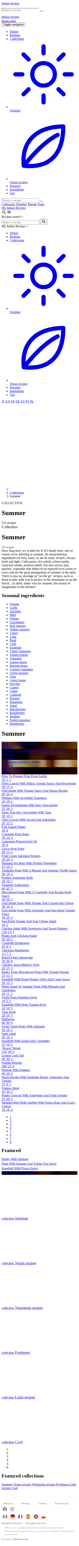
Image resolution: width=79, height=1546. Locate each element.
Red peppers (18, 626)
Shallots (15, 716)
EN (7, 401)
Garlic (14, 607)
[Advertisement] (39, 444)
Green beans (18, 680)
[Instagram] (12, 1509)
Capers (14, 687)
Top (12, 193)
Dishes (14, 31)
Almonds (15, 658)
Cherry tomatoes (20, 651)
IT (3, 401)
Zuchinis (15, 611)
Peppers (15, 698)
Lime (13, 636)
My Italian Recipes (14, 208)
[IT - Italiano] (5, 1516)
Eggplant (15, 647)
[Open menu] (9, 213)
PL (32, 401)
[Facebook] (5, 1509)
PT (27, 401)
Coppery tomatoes (21, 669)
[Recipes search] (4, 213)
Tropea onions (19, 655)
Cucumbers (17, 622)
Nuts (13, 676)
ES (23, 401)
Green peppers (19, 673)
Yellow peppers (20, 629)
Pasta (41, 204)
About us (8, 1503)
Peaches (15, 684)
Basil (13, 640)
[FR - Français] (20, 1516)
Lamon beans (18, 662)
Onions (14, 604)
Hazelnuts (16, 702)
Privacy (25, 1503)
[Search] (41, 201)
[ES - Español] (28, 1516)
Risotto (32, 204)
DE (18, 401)
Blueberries (17, 723)
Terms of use (61, 1503)
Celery (14, 633)
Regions (15, 35)
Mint (13, 615)
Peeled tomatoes (20, 720)
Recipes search (9, 20)
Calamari (15, 694)
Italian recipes (10, 3)
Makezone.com (21, 1539)
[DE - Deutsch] (13, 1516)
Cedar (13, 691)
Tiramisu (21, 204)
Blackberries (18, 709)
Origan (14, 618)
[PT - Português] (36, 1516)
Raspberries (17, 713)
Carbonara (8, 204)
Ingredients (17, 189)
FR (13, 401)
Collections (17, 39)
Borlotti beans (19, 665)
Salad (13, 705)
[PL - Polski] (43, 1516)
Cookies (42, 1503)
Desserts (15, 186)
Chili (13, 644)
